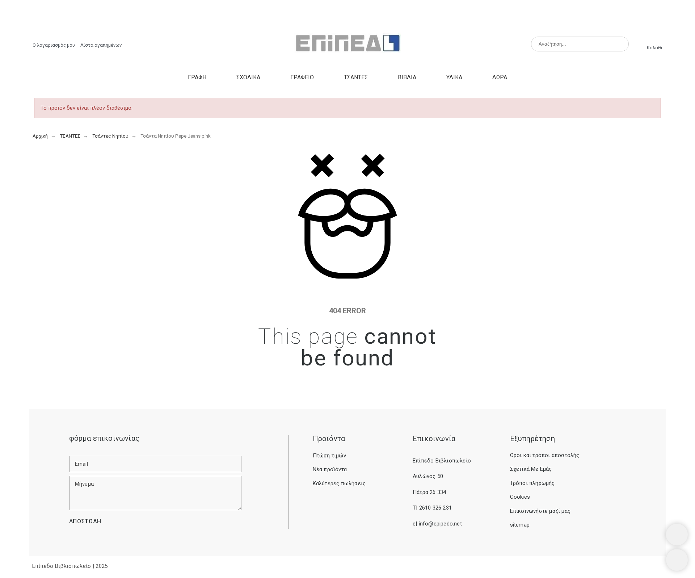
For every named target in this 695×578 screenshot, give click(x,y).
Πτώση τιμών (329, 455)
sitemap (520, 525)
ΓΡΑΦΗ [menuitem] (197, 77)
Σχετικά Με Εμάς (531, 469)
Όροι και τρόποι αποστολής (545, 455)
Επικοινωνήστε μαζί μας (540, 511)
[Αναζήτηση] (620, 44)
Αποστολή (85, 521)
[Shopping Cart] (677, 534)
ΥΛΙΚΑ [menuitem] (454, 77)
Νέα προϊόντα (330, 469)
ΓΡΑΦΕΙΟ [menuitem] (302, 77)
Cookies (520, 497)
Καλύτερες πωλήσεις (339, 483)
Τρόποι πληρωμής (532, 483)
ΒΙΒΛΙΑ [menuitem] (407, 77)
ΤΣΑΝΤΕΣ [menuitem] (356, 77)
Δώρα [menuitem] (499, 77)
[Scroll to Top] (677, 560)
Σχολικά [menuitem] (248, 77)
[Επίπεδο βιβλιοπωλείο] (347, 44)
